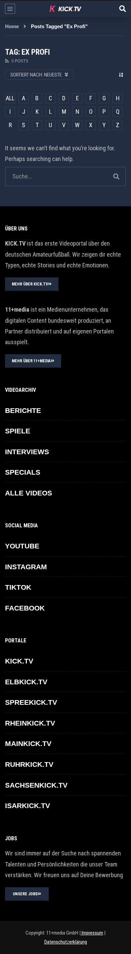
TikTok (18, 587)
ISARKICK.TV (27, 805)
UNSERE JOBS (25, 894)
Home (12, 26)
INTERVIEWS (27, 452)
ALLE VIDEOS (28, 493)
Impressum (92, 933)
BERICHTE (23, 410)
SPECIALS (22, 472)
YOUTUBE (22, 546)
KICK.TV (19, 661)
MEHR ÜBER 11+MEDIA (31, 361)
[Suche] (122, 8)
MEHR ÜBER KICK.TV (30, 284)
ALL (10, 98)
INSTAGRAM (26, 567)
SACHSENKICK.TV (36, 785)
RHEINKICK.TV (30, 723)
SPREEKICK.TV (31, 702)
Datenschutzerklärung (65, 942)
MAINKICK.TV (28, 743)
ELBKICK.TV (26, 682)
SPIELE (17, 431)
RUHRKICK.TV (29, 764)
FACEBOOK (25, 608)
